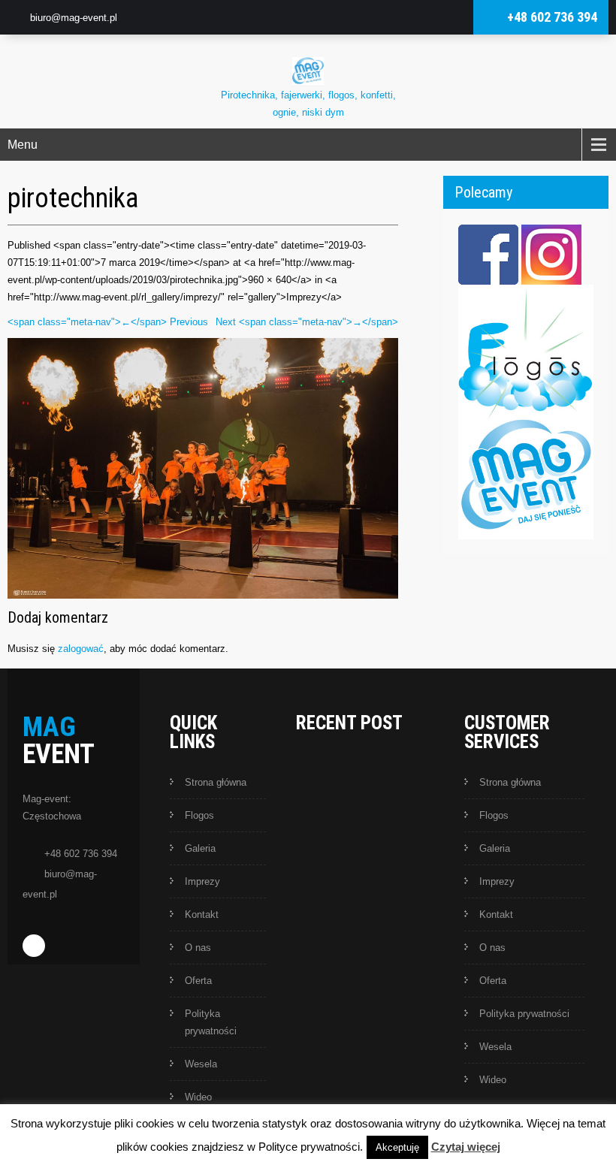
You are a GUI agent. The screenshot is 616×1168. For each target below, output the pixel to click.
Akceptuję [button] (397, 1147)
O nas (198, 947)
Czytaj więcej (465, 1146)
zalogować (81, 648)
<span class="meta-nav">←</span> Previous (108, 321)
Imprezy (202, 881)
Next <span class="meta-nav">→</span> (307, 321)
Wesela (201, 1064)
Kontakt (202, 914)
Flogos (199, 815)
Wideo (198, 1097)
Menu (23, 144)
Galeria (200, 848)
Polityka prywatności (211, 1022)
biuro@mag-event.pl (73, 17)
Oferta (198, 980)
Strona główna (215, 782)
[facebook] (34, 945)
